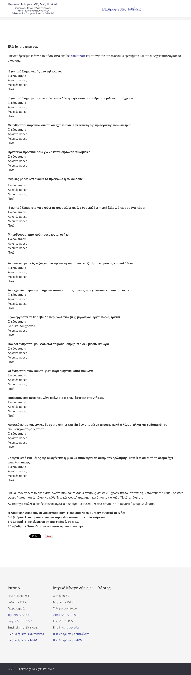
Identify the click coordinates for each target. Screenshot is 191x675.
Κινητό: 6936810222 (20, 621)
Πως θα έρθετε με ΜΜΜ (22, 640)
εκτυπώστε (78, 56)
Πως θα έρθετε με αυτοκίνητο (26, 634)
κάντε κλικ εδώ (70, 627)
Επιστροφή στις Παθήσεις (121, 9)
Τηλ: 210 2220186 (18, 615)
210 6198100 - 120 (64, 615)
